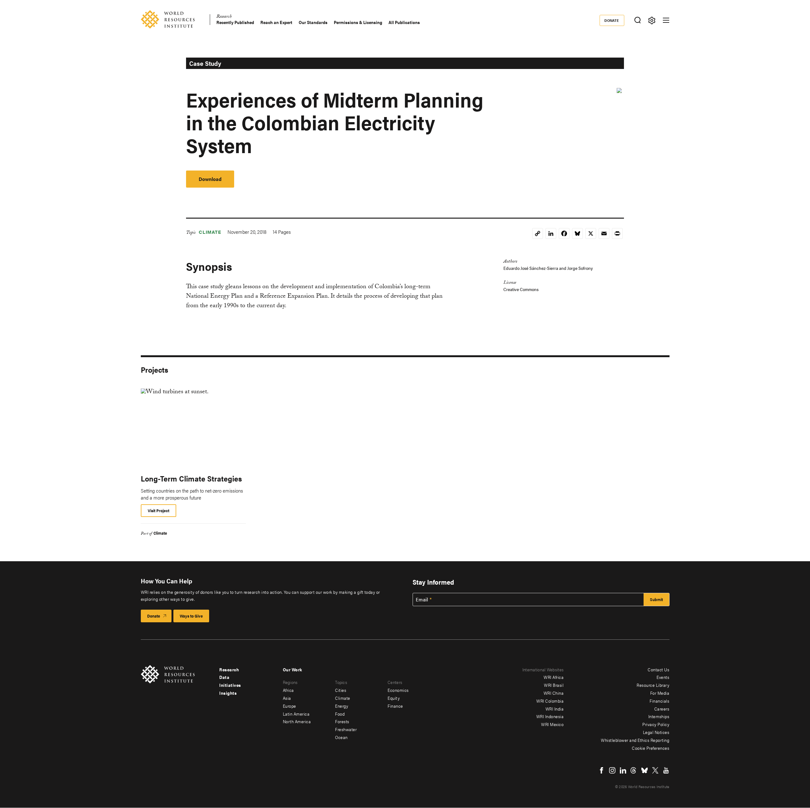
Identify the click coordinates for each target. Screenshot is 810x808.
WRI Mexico (552, 724)
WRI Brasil (554, 685)
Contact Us (658, 669)
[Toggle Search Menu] (637, 20)
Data (224, 677)
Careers (662, 708)
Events (663, 677)
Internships (659, 716)
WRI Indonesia (550, 716)
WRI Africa (554, 677)
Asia (287, 698)
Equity (394, 698)
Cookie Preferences (650, 748)
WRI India (554, 708)
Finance (395, 706)
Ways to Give (191, 616)
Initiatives (230, 685)
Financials (659, 701)
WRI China (554, 693)
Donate (611, 20)
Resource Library (653, 685)
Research (224, 17)
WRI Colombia (550, 701)
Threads (634, 770)
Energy (341, 706)
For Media (660, 693)
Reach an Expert (276, 22)
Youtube (666, 770)
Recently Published (235, 22)
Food (340, 714)
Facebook (601, 770)
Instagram (612, 770)
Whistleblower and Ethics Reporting (635, 740)
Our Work (292, 669)
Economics (398, 690)
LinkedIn (623, 770)
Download (210, 179)
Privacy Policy (655, 724)
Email (422, 599)
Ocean (341, 737)
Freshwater (346, 729)
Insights (228, 693)
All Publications (404, 22)
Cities (340, 690)
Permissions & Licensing (358, 22)
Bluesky (644, 770)
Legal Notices (656, 732)
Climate (210, 231)
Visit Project (158, 510)
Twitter (655, 770)
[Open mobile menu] (666, 20)
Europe (289, 706)
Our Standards (313, 22)
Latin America (296, 714)
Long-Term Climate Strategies (191, 478)
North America (297, 721)
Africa (288, 690)
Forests (342, 721)
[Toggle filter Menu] (651, 20)
